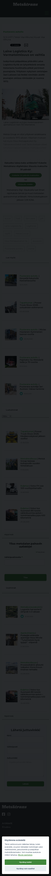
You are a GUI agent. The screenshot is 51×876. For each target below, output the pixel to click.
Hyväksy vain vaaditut (25, 869)
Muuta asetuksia (25, 855)
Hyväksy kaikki (25, 862)
